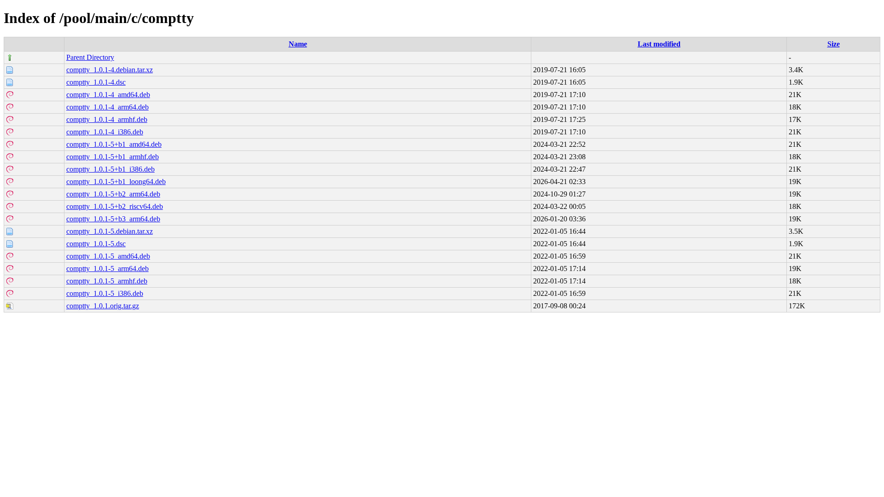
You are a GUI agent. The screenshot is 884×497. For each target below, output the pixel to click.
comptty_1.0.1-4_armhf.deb (106, 119)
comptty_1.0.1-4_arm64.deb (107, 107)
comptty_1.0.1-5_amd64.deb (108, 256)
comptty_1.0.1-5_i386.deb (104, 293)
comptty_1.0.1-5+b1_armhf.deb (112, 157)
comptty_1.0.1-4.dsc (96, 82)
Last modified (659, 44)
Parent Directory (90, 57)
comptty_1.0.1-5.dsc (96, 244)
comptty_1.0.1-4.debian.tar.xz (109, 70)
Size (833, 44)
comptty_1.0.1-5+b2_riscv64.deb (114, 206)
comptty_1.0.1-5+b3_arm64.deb (113, 219)
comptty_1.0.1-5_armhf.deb (106, 281)
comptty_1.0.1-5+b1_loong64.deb (116, 181)
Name (298, 44)
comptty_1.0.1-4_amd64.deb (108, 94)
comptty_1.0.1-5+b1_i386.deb (110, 169)
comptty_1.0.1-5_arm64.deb (107, 268)
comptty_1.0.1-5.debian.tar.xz (109, 231)
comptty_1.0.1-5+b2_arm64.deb (113, 194)
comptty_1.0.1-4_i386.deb (104, 132)
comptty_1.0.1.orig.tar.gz (102, 306)
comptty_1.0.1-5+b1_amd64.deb (114, 144)
